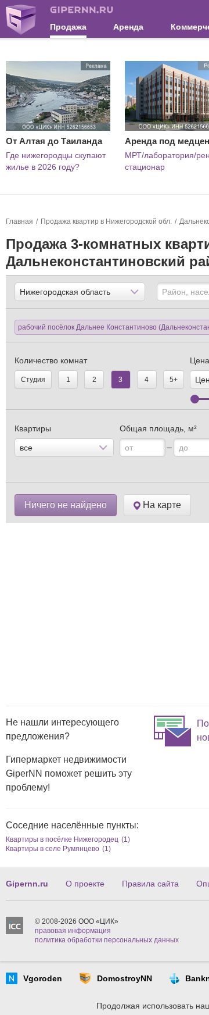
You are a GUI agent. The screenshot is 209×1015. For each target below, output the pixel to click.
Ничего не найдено (65, 505)
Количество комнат (51, 360)
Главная (19, 221)
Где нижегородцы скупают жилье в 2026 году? (56, 161)
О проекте (85, 883)
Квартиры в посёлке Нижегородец (62, 839)
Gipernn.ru (27, 883)
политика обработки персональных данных (107, 940)
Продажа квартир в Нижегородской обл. (106, 221)
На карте (160, 505)
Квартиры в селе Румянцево (52, 849)
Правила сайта (150, 883)
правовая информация (73, 931)
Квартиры (33, 428)
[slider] (194, 399)
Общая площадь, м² (158, 428)
